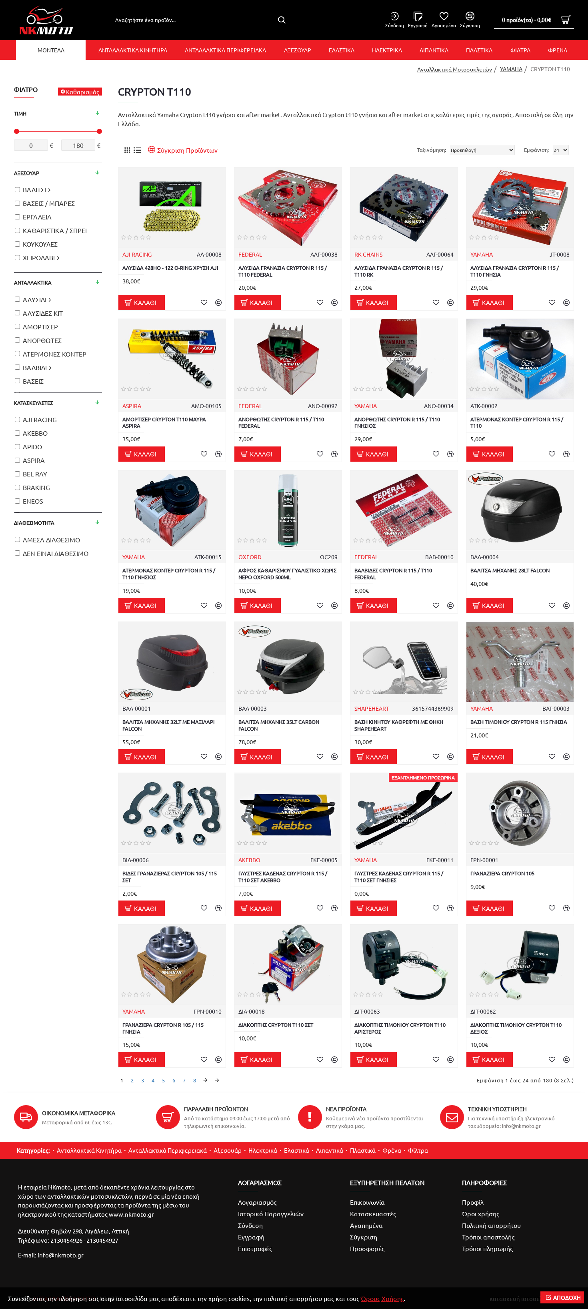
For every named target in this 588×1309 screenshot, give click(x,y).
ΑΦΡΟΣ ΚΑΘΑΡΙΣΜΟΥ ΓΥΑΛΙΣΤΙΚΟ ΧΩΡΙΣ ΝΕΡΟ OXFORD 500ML (287, 573)
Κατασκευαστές (33, 402)
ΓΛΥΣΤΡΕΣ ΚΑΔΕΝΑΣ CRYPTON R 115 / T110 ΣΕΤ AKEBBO (282, 876)
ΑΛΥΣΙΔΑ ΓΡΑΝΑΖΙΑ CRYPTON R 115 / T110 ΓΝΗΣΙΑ (514, 271)
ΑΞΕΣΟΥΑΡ (26, 172)
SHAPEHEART (371, 708)
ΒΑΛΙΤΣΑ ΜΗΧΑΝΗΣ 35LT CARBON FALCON (278, 725)
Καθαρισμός (82, 92)
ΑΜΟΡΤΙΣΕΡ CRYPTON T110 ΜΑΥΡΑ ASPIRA (164, 422)
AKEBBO (249, 859)
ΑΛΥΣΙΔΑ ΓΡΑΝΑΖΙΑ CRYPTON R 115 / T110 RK (398, 271)
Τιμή (20, 113)
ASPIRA (131, 405)
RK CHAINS (368, 254)
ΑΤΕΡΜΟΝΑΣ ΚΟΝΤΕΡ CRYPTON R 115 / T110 (516, 422)
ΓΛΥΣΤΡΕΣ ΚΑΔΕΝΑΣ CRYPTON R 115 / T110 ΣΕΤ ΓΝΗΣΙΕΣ (398, 876)
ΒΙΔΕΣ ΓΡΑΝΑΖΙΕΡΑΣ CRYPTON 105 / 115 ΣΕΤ (169, 876)
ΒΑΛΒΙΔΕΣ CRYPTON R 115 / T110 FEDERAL (393, 573)
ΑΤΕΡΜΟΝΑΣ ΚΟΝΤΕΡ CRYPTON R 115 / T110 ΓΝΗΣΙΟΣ (168, 573)
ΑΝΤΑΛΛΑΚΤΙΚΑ (33, 282)
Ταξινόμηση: (431, 149)
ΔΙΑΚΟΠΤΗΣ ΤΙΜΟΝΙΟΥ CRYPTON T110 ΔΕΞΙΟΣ (516, 1028)
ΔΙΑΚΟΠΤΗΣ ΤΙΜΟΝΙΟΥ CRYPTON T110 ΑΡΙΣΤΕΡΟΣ (400, 1028)
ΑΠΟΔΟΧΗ (567, 1297)
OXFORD (250, 556)
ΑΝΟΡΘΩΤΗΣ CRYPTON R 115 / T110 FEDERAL (281, 422)
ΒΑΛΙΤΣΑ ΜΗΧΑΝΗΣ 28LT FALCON (510, 570)
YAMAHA (511, 68)
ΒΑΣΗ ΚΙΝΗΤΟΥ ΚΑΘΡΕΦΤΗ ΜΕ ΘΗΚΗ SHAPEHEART (398, 725)
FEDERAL (250, 254)
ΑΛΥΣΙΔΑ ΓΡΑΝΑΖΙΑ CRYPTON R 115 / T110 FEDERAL (282, 271)
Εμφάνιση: (536, 149)
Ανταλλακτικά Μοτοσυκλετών (454, 69)
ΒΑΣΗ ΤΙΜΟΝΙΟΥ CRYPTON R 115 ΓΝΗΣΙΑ (518, 722)
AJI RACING (137, 254)
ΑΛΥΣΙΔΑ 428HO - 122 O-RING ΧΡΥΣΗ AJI (170, 268)
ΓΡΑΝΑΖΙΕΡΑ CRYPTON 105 (502, 873)
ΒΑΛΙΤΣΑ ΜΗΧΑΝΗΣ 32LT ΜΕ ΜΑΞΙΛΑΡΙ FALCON (168, 725)
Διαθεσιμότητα (34, 522)
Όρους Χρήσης (382, 1298)
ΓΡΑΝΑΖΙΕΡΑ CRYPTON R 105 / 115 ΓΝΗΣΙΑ (163, 1028)
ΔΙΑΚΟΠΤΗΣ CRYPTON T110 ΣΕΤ (275, 1025)
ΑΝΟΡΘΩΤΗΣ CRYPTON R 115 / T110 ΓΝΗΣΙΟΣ (397, 422)
